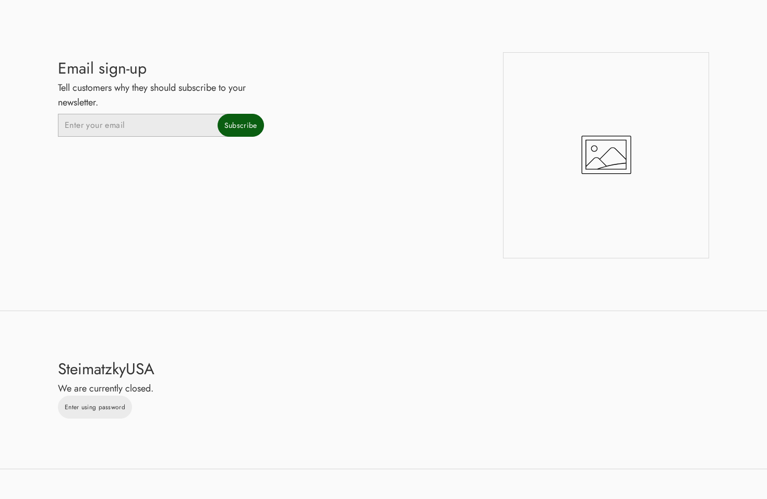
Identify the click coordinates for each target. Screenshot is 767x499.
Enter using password (95, 407)
